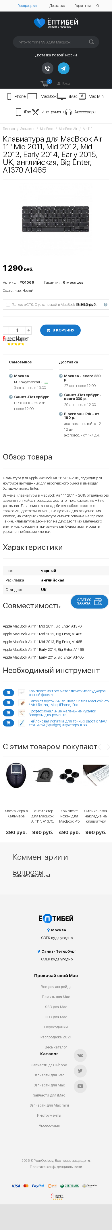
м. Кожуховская (27, 382)
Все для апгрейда (56, 987)
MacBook (49, 96)
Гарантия (82, 5)
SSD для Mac (56, 1007)
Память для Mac (56, 997)
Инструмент (53, 112)
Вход (65, 83)
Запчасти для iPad (49, 1075)
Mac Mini (97, 96)
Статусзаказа (84, 601)
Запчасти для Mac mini (49, 1105)
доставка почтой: (78, 424)
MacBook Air (68, 129)
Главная (9, 129)
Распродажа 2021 (56, 1037)
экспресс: (72, 435)
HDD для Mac (56, 1017)
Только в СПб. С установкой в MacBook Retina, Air (59, 304)
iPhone (20, 96)
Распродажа (27, 6)
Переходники (56, 1027)
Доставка (57, 5)
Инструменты (49, 1115)
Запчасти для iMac (49, 1095)
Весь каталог (56, 1047)
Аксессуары (85, 112)
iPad (27, 112)
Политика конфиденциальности (56, 1167)
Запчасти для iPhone (49, 1065)
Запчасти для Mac (49, 1085)
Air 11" (87, 129)
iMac (73, 96)
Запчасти (27, 129)
